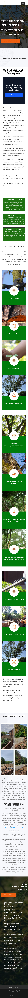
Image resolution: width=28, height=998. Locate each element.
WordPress (15, 996)
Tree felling (14, 334)
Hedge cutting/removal (14, 600)
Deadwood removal (14, 403)
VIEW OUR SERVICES (10, 41)
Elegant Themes (14, 994)
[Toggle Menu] (23, 3)
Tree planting (14, 369)
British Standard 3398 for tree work (14, 827)
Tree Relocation (14, 670)
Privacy (10, 987)
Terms (16, 987)
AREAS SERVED (9, 895)
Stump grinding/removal (14, 635)
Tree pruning (14, 299)
